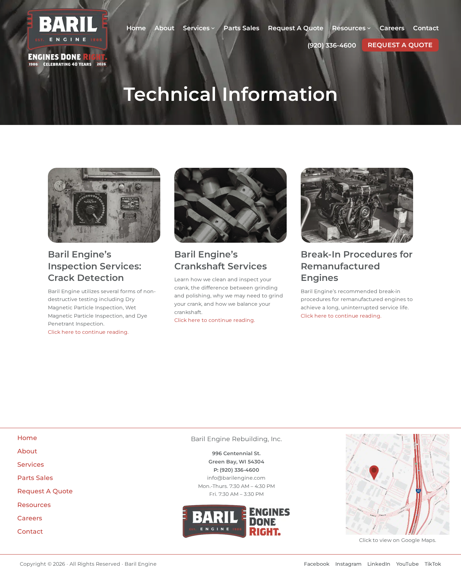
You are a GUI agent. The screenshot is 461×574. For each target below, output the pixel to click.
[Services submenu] (213, 28)
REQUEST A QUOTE (400, 45)
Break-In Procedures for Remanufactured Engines (357, 266)
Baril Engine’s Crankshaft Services (220, 260)
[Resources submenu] (369, 28)
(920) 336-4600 (332, 45)
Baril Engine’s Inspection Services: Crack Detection (94, 266)
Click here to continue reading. (88, 332)
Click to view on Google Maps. (397, 540)
